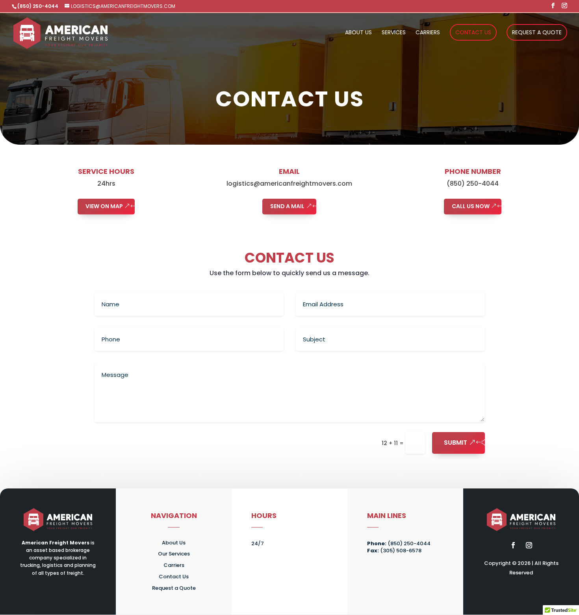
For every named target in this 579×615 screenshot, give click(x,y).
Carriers (428, 33)
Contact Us (473, 32)
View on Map (104, 206)
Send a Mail (287, 206)
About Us (358, 33)
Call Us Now (471, 206)
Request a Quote (537, 32)
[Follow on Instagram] (529, 545)
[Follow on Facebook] (513, 545)
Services (394, 33)
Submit (455, 442)
